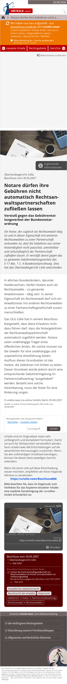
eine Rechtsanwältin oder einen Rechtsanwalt (24, 676)
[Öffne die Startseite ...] (26, 8)
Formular (5, 679)
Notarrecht (44, 593)
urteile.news (21, 668)
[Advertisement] (33, 94)
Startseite (12, 422)
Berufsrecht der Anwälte (21, 593)
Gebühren (13, 597)
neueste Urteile (15, 48)
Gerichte (55, 48)
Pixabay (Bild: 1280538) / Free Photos (51, 129)
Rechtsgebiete (37, 48)
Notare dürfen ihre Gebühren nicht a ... (35, 17)
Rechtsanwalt (15, 602)
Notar (25, 597)
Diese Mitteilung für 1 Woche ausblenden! (34, 41)
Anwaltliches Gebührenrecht (23, 588)
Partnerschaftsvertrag (44, 597)
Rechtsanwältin (34, 602)
